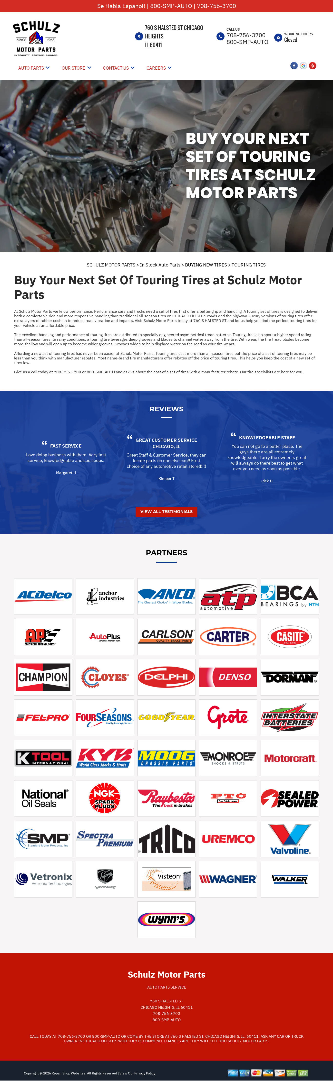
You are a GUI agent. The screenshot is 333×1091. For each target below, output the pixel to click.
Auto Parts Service (166, 987)
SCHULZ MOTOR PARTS (111, 265)
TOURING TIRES (249, 265)
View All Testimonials (166, 511)
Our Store (73, 68)
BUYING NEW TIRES (206, 265)
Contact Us (116, 68)
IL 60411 (153, 45)
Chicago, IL (166, 446)
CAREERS (156, 68)
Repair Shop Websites (68, 1073)
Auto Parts (31, 68)
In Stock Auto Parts (160, 265)
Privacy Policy (144, 1073)
